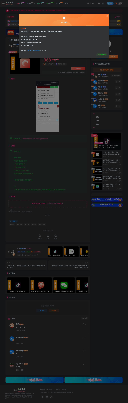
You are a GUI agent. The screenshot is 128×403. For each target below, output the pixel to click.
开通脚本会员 (102, 55)
